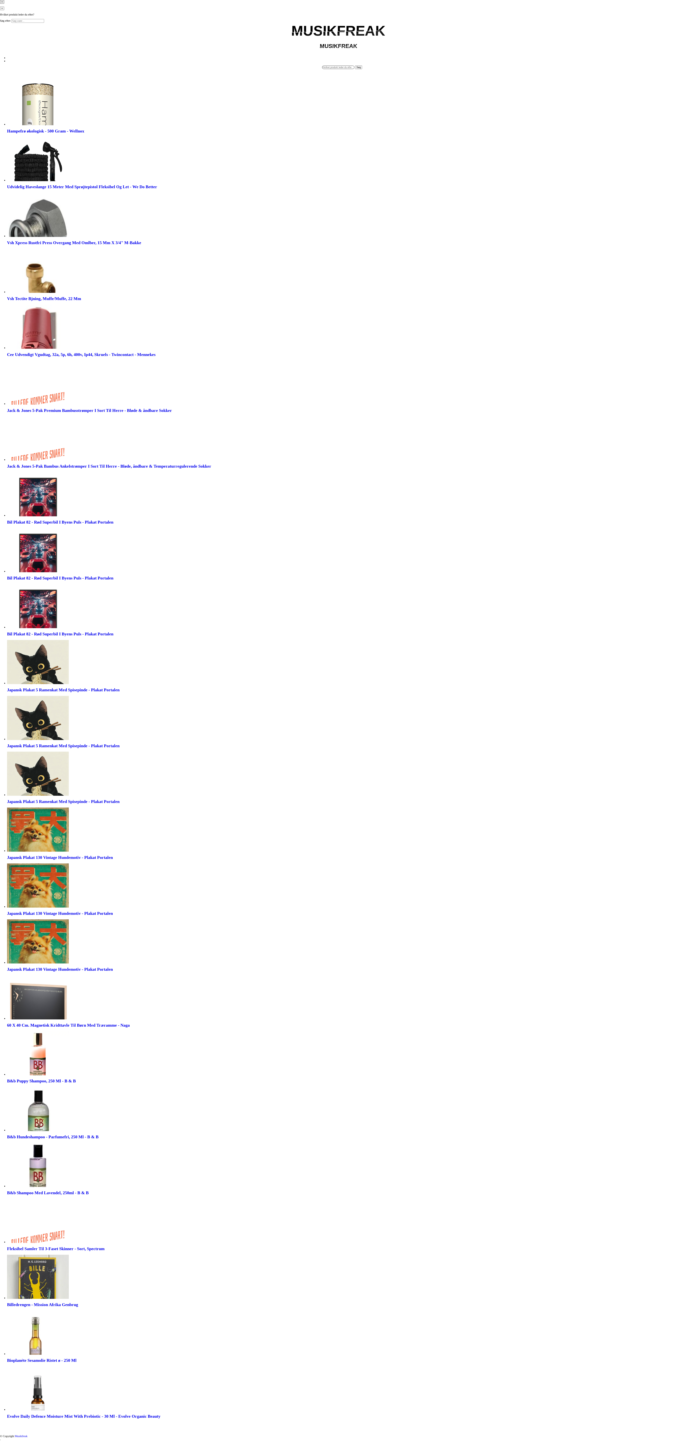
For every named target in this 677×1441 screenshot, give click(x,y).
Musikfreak (21, 1436)
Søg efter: (5, 20)
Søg (358, 67)
